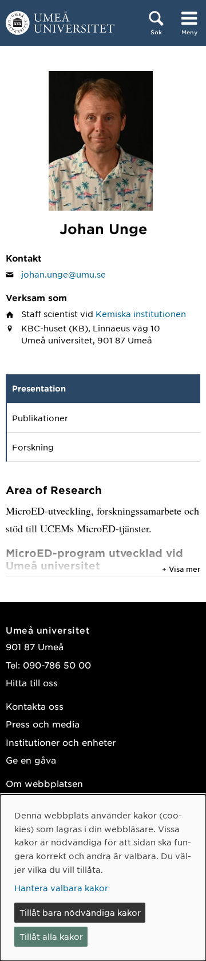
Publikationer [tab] (40, 418)
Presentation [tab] (39, 388)
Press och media (43, 723)
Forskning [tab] (33, 447)
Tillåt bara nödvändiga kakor (80, 912)
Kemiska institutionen (141, 314)
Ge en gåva (31, 759)
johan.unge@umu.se (63, 274)
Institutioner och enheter (61, 742)
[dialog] (103, 877)
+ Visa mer (181, 568)
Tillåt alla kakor (51, 936)
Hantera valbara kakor (61, 888)
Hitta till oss (32, 682)
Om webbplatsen (44, 783)
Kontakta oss (35, 706)
